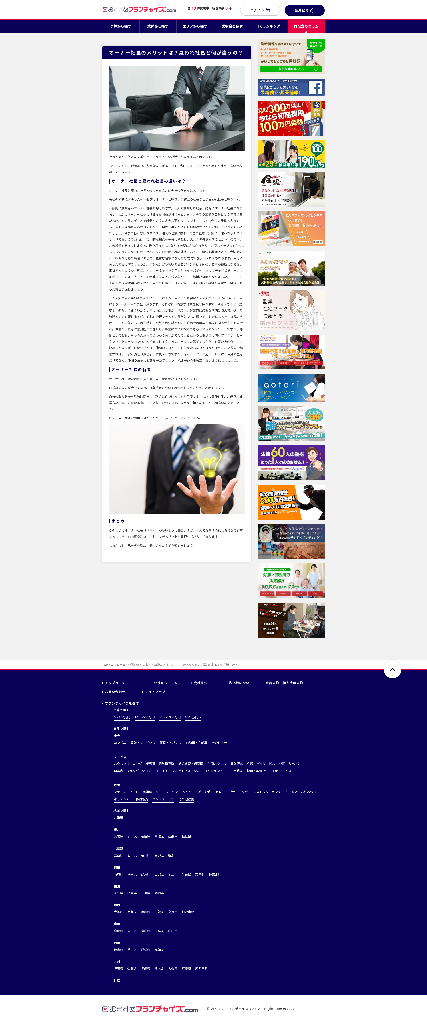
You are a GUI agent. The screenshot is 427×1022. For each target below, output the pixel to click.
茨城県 (118, 874)
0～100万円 (122, 717)
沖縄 (117, 981)
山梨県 (159, 874)
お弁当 (244, 792)
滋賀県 (159, 912)
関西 (117, 905)
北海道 (118, 817)
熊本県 (159, 969)
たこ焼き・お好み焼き (300, 792)
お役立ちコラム (306, 26)
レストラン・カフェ (267, 792)
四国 (117, 943)
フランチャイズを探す (122, 703)
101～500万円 (145, 717)
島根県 (132, 931)
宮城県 (159, 836)
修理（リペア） (290, 764)
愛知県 (118, 893)
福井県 (145, 855)
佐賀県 (132, 969)
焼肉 (208, 792)
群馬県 (145, 874)
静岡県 (159, 893)
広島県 (159, 931)
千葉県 (186, 874)
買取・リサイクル (143, 742)
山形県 (172, 836)
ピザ (232, 792)
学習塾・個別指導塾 (160, 764)
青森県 (118, 836)
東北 (117, 829)
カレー (220, 792)
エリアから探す (195, 26)
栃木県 (132, 874)
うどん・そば (191, 792)
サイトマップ (155, 692)
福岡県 (118, 969)
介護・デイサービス (261, 764)
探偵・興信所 (256, 771)
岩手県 (132, 836)
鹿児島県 (201, 969)
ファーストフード (126, 792)
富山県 (118, 855)
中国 (117, 924)
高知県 (159, 950)
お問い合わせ (115, 692)
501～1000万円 (170, 717)
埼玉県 (172, 874)
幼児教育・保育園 (190, 764)
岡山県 (145, 931)
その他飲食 (186, 799)
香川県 (132, 950)
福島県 (186, 836)
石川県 (132, 855)
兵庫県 (145, 912)
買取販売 (236, 764)
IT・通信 (161, 771)
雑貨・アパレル (170, 742)
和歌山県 (188, 912)
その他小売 (219, 742)
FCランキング (269, 26)
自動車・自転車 (196, 742)
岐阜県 (132, 893)
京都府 (132, 912)
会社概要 (201, 683)
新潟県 (172, 855)
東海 (117, 886)
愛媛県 (145, 950)
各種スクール (216, 764)
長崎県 (145, 969)
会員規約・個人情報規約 (284, 683)
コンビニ (120, 742)
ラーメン (172, 792)
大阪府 (118, 912)
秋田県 (145, 836)
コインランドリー (216, 771)
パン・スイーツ (163, 799)
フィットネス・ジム (186, 771)
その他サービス (281, 771)
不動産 (238, 771)
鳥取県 (118, 931)
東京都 (200, 874)
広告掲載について (239, 683)
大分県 (172, 969)
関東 (117, 867)
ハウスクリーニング (128, 764)
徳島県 (118, 950)
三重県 (145, 893)
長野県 (159, 855)
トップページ (115, 683)
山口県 (172, 931)
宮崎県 (186, 969)
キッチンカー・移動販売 (131, 799)
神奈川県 (215, 874)
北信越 (118, 848)
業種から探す (158, 26)
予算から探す (120, 26)
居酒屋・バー (152, 792)
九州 (117, 962)
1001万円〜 (193, 717)
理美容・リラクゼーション (132, 771)
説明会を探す (232, 26)
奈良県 (172, 912)
